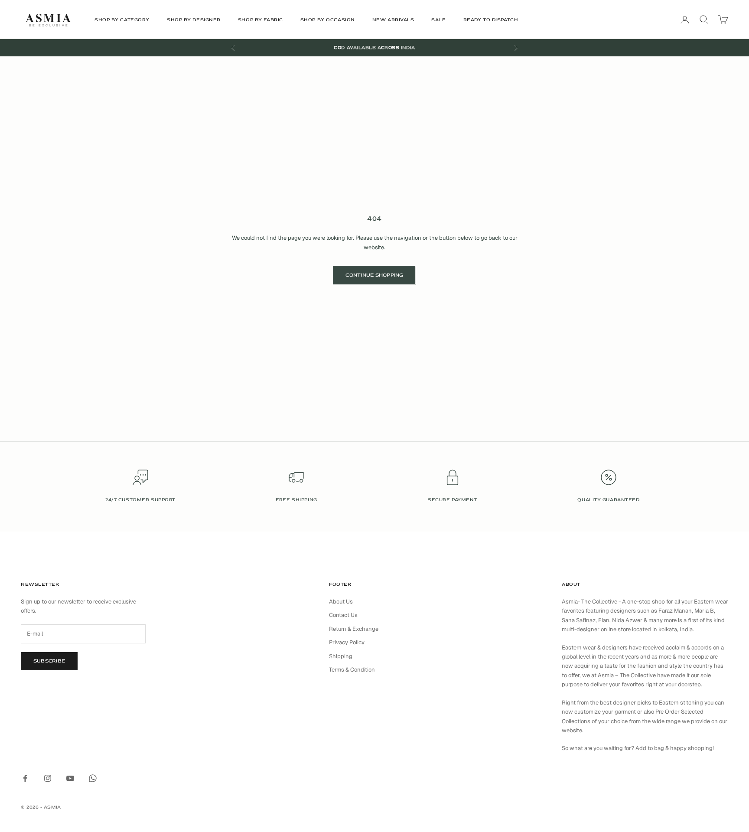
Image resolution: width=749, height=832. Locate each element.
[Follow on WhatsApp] (92, 778)
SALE (438, 20)
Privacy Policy (347, 642)
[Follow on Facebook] (25, 778)
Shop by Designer (194, 20)
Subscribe (49, 661)
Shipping (340, 656)
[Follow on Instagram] (47, 778)
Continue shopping (374, 275)
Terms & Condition (352, 669)
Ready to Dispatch (490, 20)
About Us (341, 601)
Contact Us (343, 615)
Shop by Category (122, 20)
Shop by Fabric (260, 20)
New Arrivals (393, 20)
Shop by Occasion (327, 20)
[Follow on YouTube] (70, 778)
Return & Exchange (353, 629)
